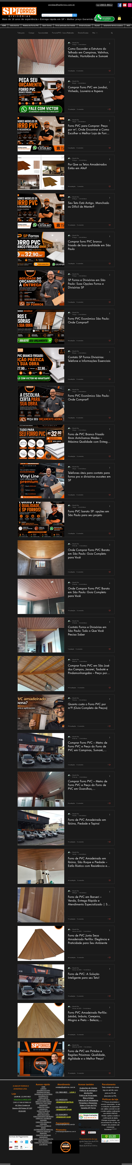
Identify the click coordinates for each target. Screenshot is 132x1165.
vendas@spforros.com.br (65, 1087)
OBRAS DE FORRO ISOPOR (43, 1101)
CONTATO (43, 1088)
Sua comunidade (43, 33)
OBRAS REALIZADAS (43, 1115)
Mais (93, 33)
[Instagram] (130, 5)
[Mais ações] (110, 43)
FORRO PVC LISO (43, 1113)
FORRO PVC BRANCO (43, 1111)
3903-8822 (63, 1092)
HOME (43, 1087)
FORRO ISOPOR (43, 1098)
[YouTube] (125, 5)
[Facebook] (120, 5)
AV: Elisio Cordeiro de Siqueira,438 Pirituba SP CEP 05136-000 (22, 1108)
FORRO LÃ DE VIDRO (43, 1100)
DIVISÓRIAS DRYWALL (43, 1092)
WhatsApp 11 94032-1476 (22, 1099)
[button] (119, 18)
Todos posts (21, 33)
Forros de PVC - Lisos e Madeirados (63, 33)
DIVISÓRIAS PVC (43, 1096)
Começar (31, 33)
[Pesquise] (74, 15)
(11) (57, 1092)
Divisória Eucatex (83, 33)
